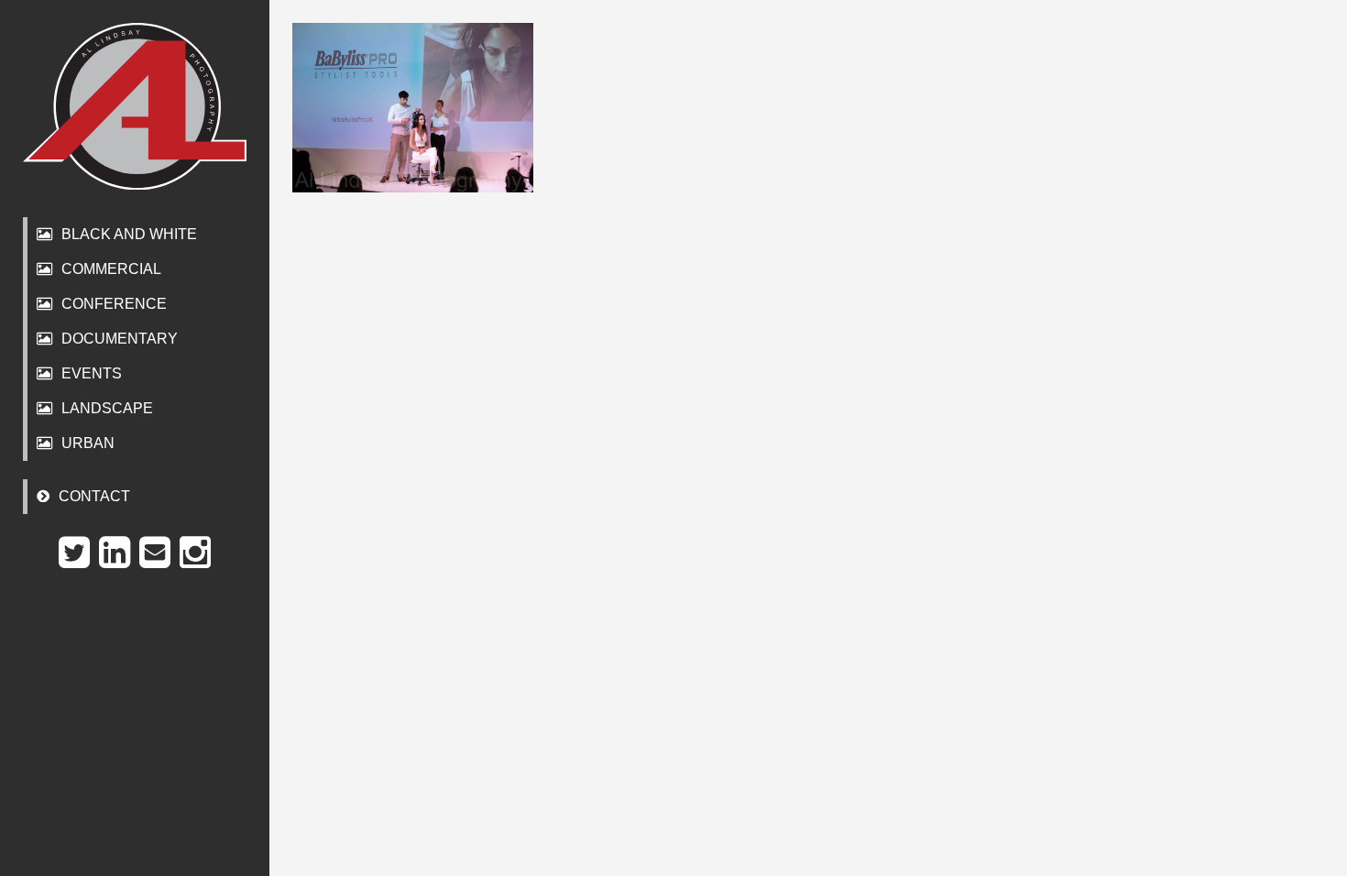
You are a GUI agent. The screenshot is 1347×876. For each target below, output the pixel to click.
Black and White (129, 234)
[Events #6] (412, 107)
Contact (94, 496)
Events (91, 373)
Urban (88, 443)
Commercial (111, 269)
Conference (114, 304)
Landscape (107, 408)
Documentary (119, 338)
